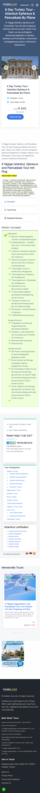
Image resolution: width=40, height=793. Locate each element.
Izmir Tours (11, 510)
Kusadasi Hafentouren (17, 516)
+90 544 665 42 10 (24, 442)
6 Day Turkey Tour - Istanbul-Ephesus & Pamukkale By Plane (27, 553)
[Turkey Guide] (13, 650)
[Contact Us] (13, 664)
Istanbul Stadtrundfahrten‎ (19, 474)
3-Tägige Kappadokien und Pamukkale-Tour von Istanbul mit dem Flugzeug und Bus (18, 606)
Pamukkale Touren (13, 519)
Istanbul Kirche (14, 536)
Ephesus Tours (12, 493)
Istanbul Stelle (14, 546)
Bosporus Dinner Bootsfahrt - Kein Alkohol (16, 722)
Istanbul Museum (15, 541)
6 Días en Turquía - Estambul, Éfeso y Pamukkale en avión (34, 553)
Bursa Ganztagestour (9, 725)
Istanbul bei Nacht (16, 484)
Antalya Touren (12, 500)
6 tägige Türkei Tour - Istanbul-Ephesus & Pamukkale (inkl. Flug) (30, 553)
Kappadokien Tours (14, 490)
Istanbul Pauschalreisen (18, 477)
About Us (5, 772)
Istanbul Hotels (14, 544)
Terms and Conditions (11, 779)
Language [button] (24, 5)
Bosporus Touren (16, 487)
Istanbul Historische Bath (17, 531)
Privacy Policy (7, 775)
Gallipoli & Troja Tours (15, 507)
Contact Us (6, 783)
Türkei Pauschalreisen (15, 503)
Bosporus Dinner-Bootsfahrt (11, 734)
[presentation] (6, 67)
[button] (8, 76)
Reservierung (15, 117)
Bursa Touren (12, 497)
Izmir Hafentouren (16, 513)
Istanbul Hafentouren (17, 480)
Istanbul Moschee (15, 539)
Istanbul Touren (12, 471)
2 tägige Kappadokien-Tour (11, 748)
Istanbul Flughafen (15, 534)
